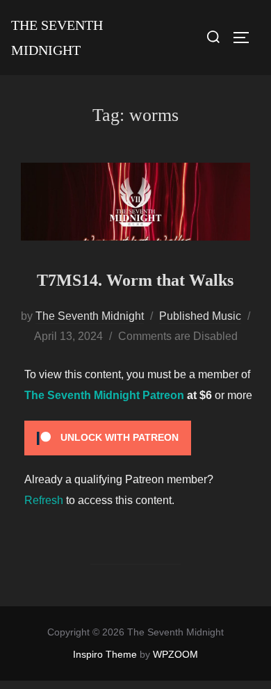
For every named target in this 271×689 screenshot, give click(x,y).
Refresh (43, 500)
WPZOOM (175, 654)
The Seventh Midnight (57, 37)
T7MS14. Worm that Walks (135, 280)
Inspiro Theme (105, 654)
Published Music (200, 316)
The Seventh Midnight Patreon (104, 395)
